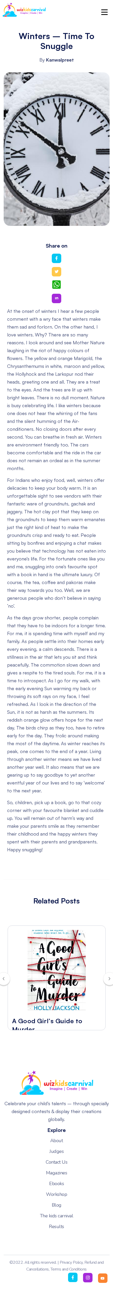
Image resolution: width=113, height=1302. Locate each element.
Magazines (56, 1173)
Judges (56, 1151)
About (56, 1140)
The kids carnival (56, 1216)
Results (56, 1226)
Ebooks (56, 1183)
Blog (56, 1205)
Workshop (56, 1194)
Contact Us (56, 1162)
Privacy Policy (71, 1262)
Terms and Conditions (68, 1269)
